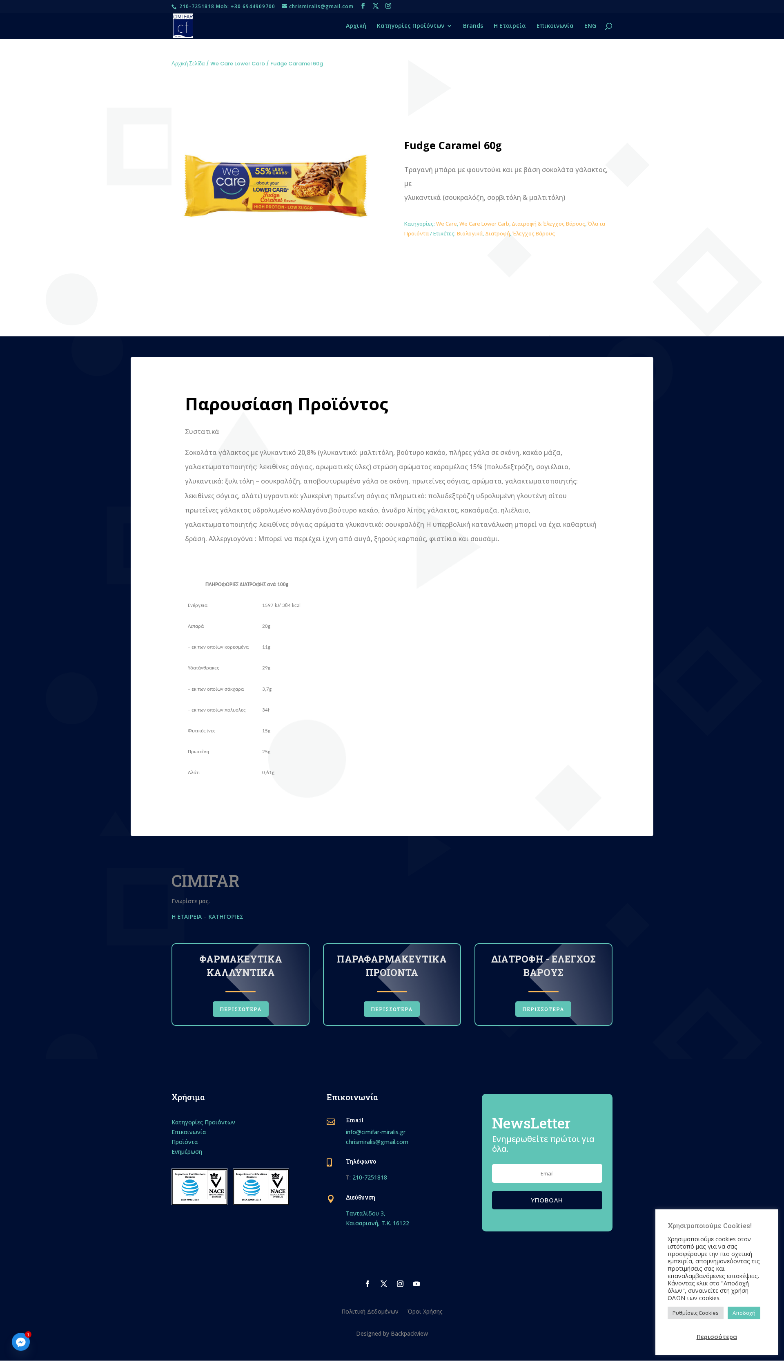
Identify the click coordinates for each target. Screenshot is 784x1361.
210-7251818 (369, 1177)
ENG (590, 26)
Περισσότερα (717, 1336)
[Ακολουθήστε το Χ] (383, 1283)
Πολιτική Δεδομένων (370, 1310)
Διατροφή (497, 233)
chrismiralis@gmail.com (377, 1142)
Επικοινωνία (555, 26)
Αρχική (356, 26)
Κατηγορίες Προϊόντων (410, 26)
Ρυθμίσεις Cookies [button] (696, 1312)
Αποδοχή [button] (744, 1312)
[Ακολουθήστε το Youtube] (416, 1283)
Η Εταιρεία (510, 26)
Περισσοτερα (241, 1009)
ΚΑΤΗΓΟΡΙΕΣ (226, 916)
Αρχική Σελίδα (188, 63)
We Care (446, 223)
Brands (473, 26)
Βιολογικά (470, 233)
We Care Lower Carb (237, 63)
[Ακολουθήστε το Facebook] (367, 1283)
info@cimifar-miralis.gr (375, 1132)
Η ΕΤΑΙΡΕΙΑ (187, 916)
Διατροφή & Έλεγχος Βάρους (548, 223)
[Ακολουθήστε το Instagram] (400, 1283)
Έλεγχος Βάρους (533, 233)
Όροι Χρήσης (425, 1310)
